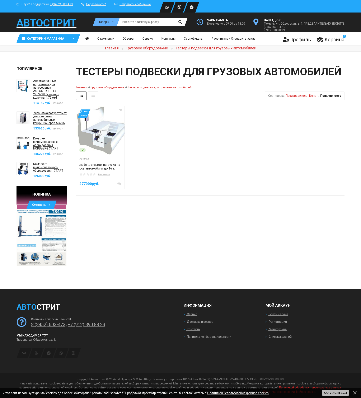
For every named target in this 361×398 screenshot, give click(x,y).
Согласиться (335, 392)
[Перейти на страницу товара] (100, 130)
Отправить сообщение (135, 4)
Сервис (191, 314)
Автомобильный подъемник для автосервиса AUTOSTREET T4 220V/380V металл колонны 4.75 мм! (46, 89)
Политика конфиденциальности (208, 336)
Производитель (296, 95)
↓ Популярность (329, 95)
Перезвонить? (96, 4)
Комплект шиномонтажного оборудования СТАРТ (48, 167)
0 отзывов (104, 174)
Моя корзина (277, 329)
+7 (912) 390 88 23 (86, 324)
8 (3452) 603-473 (61, 4)
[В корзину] (119, 183)
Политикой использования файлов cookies (238, 393)
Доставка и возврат (200, 321)
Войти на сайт (278, 314)
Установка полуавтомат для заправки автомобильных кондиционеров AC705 (50, 118)
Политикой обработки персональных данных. (310, 387)
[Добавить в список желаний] (121, 110)
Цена (312, 95)
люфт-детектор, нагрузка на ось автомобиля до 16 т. (99, 166)
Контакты (193, 329)
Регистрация (277, 321)
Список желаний (280, 336)
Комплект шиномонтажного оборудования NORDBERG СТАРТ (45, 143)
